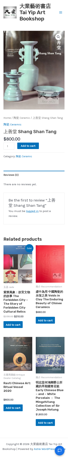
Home (7, 117)
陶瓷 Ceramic (21, 117)
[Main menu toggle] (61, 12)
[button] (58, 37)
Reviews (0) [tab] (11, 174)
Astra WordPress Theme (50, 449)
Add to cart (28, 145)
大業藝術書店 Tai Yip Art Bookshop (35, 12)
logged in (32, 211)
